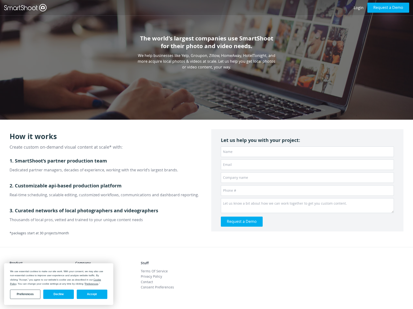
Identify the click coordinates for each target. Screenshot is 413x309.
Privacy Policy (151, 276)
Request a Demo (388, 7)
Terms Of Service (154, 271)
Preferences (25, 294)
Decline (59, 294)
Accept (92, 294)
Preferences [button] (91, 283)
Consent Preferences (157, 287)
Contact (147, 282)
